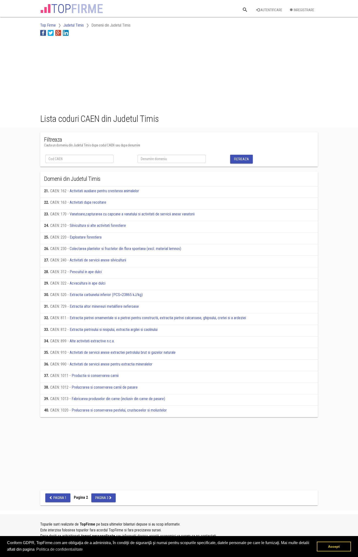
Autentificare (271, 10)
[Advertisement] (128, 74)
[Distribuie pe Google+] (58, 32)
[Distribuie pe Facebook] (43, 32)
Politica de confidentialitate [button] (59, 549)
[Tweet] (51, 32)
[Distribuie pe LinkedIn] (66, 32)
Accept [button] (334, 546)
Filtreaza (241, 159)
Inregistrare (303, 10)
